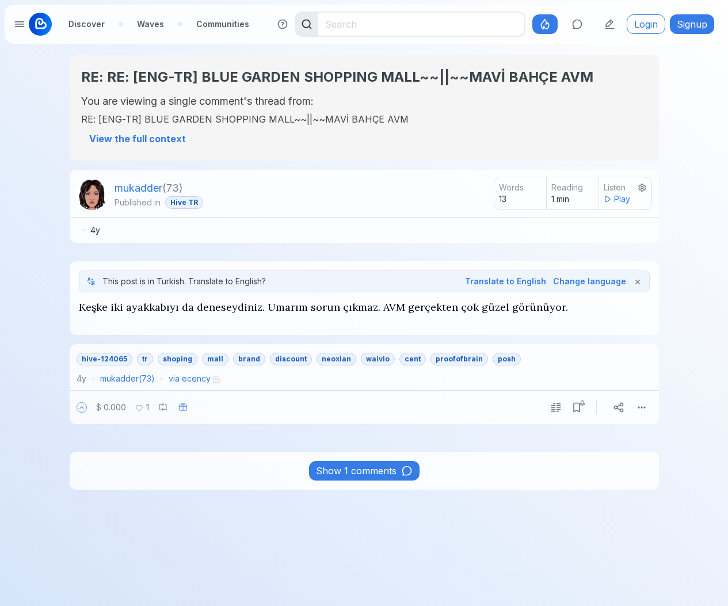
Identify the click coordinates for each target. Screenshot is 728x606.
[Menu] (641, 407)
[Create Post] (609, 24)
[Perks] (545, 24)
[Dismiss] (637, 281)
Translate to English (505, 281)
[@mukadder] (92, 194)
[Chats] (577, 24)
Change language (589, 281)
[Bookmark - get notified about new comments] (576, 407)
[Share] (618, 407)
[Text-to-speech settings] (642, 187)
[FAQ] (282, 24)
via (190, 378)
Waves (150, 24)
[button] (82, 407)
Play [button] (622, 199)
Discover (86, 24)
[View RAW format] (556, 407)
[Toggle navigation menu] (19, 24)
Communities (222, 24)
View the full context (137, 138)
